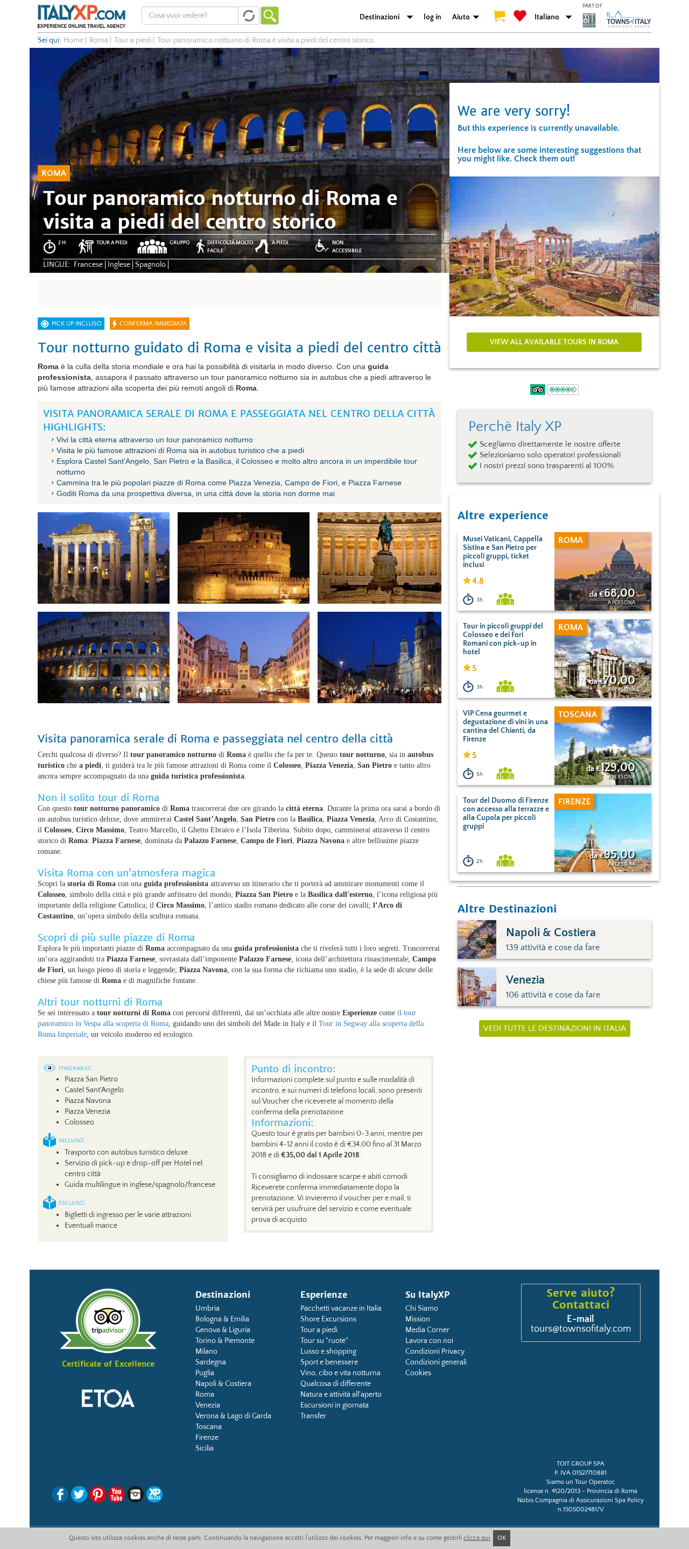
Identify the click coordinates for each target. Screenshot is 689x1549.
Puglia (204, 1373)
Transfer (313, 1416)
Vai (270, 15)
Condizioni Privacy (435, 1351)
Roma (204, 1394)
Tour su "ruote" (324, 1340)
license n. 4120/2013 (552, 1491)
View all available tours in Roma (554, 342)
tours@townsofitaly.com (581, 1329)
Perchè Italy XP (514, 427)
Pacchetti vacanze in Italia (341, 1308)
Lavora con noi (429, 1340)
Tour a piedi (319, 1330)
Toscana (208, 1427)
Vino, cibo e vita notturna (340, 1373)
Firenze (207, 1437)
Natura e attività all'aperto (341, 1394)
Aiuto (461, 17)
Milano (206, 1351)
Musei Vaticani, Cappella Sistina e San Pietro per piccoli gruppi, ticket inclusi (503, 552)
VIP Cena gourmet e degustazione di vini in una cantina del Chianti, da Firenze (505, 726)
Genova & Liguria (222, 1330)
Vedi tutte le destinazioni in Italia (554, 1028)
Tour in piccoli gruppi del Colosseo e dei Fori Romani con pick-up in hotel (503, 639)
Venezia (207, 1405)
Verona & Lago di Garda (233, 1416)
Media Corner (427, 1330)
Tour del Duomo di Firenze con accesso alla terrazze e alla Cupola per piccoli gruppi (506, 813)
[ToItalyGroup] (616, 20)
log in (432, 17)
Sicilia (204, 1448)
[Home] (81, 16)
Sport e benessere (329, 1362)
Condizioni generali (436, 1362)
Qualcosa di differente (335, 1384)
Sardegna (210, 1362)
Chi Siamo (421, 1308)
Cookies (418, 1373)
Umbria (207, 1308)
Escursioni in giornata (334, 1405)
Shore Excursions (328, 1319)
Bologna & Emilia (222, 1319)
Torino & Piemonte (225, 1340)
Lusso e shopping (328, 1351)
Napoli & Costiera (223, 1384)
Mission (417, 1319)
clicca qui (476, 1537)
